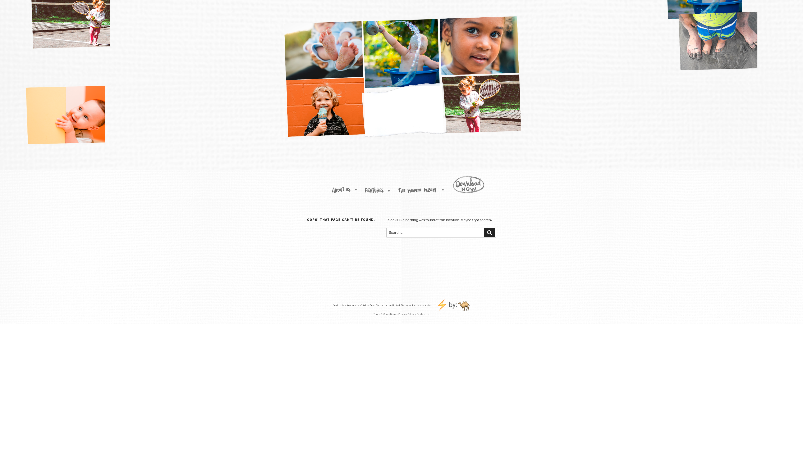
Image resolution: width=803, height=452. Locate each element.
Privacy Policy (406, 314)
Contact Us (423, 314)
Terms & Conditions (384, 314)
